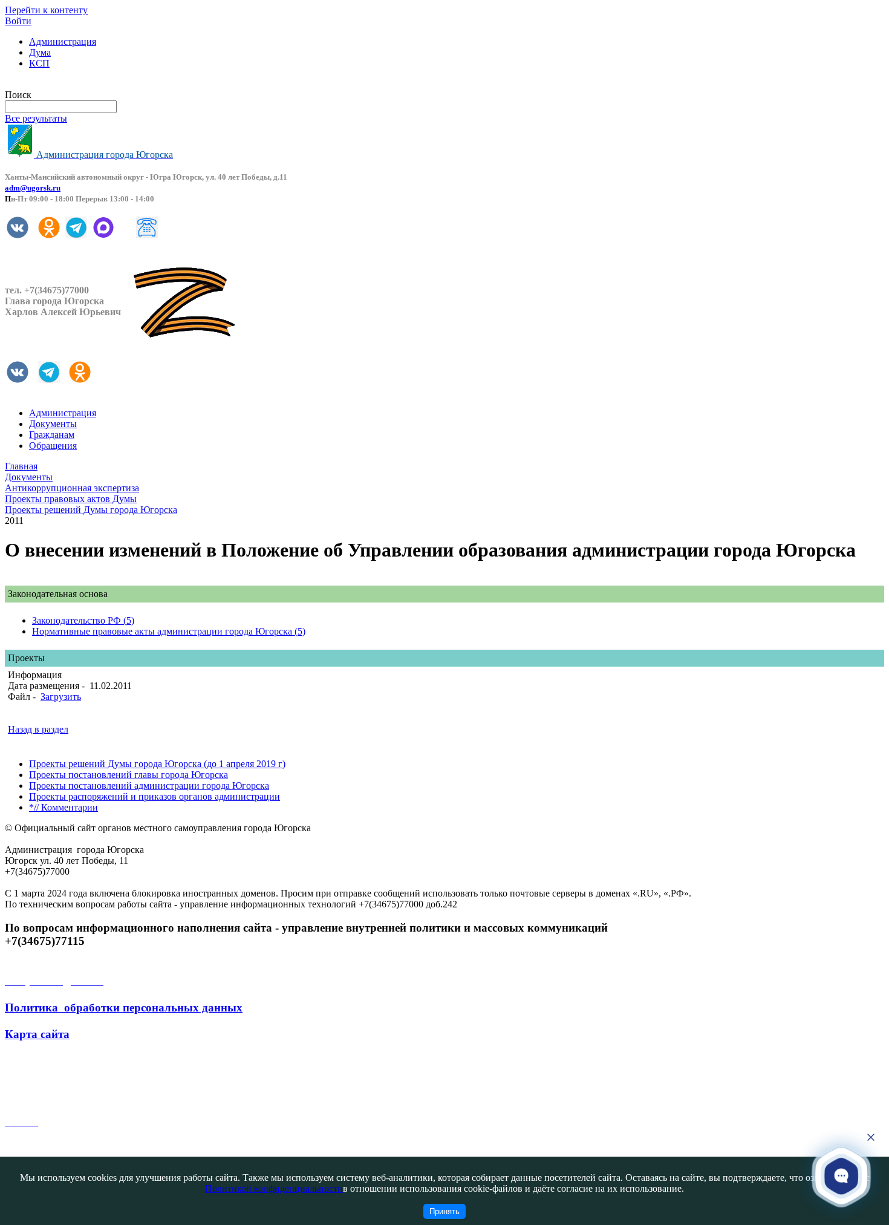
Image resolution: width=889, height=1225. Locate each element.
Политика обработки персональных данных (124, 1007)
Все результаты (36, 118)
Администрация (62, 41)
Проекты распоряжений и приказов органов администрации (154, 796)
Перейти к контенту (46, 10)
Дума (40, 52)
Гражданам (51, 435)
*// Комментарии (63, 807)
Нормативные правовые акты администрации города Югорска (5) (168, 631)
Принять (444, 1211)
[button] (841, 1176)
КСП (39, 63)
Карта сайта (37, 1034)
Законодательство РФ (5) (83, 620)
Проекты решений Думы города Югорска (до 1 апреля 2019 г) (157, 764)
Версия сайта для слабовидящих (71, 84)
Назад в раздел (38, 729)
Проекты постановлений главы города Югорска (128, 774)
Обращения (53, 445)
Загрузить (61, 696)
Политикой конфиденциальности (274, 1188)
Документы (53, 424)
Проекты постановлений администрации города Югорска (149, 785)
